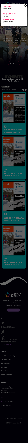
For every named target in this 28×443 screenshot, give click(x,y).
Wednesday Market (8, 19)
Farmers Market (7, 6)
